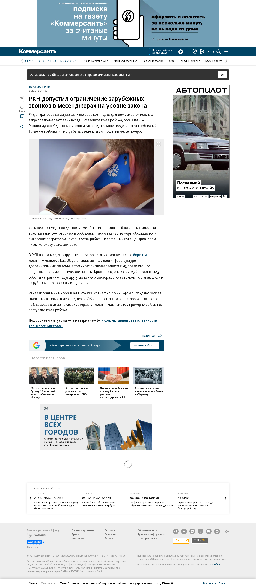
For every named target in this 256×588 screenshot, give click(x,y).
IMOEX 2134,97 (68, 60)
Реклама (110, 530)
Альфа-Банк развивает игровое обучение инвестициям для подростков (151, 504)
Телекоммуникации (39, 86)
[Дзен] (192, 531)
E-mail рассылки (147, 538)
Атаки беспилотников (125, 60)
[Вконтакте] (184, 531)
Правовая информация (151, 534)
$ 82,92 (29, 60)
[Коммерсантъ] (37, 51)
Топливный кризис (190, 60)
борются (140, 254)
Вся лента (209, 583)
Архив (75, 534)
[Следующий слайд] (225, 498)
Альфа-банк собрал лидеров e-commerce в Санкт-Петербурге (99, 504)
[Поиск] (219, 51)
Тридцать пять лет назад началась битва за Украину (149, 391)
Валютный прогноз (153, 60)
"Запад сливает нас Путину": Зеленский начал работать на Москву (43, 393)
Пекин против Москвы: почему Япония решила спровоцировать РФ (114, 393)
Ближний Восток (214, 60)
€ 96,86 (40, 60)
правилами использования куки (109, 74)
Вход (211, 51)
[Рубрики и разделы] (226, 51)
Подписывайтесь (144, 345)
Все (58, 488)
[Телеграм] (176, 531)
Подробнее (215, 564)
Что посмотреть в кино (95, 60)
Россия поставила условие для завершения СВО (76, 391)
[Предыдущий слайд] (30, 498)
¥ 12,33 (52, 60)
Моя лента (48, 583)
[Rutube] (209, 531)
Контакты (78, 538)
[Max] (217, 531)
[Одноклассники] (200, 531)
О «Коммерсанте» (83, 530)
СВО (171, 60)
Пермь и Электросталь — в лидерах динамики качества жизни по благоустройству (197, 505)
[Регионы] (195, 51)
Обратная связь (147, 530)
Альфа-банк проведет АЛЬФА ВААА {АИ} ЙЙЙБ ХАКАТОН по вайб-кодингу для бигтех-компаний (56, 505)
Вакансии (110, 534)
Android (109, 538)
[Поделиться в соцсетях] (22, 126)
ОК (223, 75)
